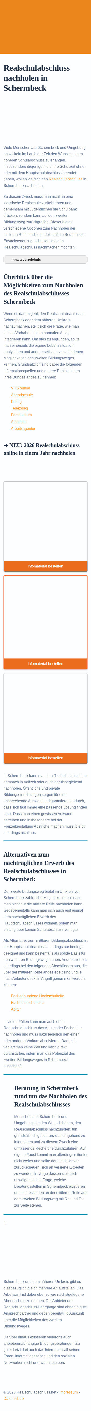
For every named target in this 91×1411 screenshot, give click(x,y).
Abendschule (22, 395)
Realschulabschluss (65, 179)
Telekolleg (19, 408)
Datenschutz (14, 1398)
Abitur (16, 1009)
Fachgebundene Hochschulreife (37, 996)
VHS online (20, 388)
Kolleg (16, 402)
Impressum (69, 1392)
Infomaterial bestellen (45, 566)
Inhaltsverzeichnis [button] (26, 259)
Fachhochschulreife (27, 1003)
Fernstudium (21, 415)
